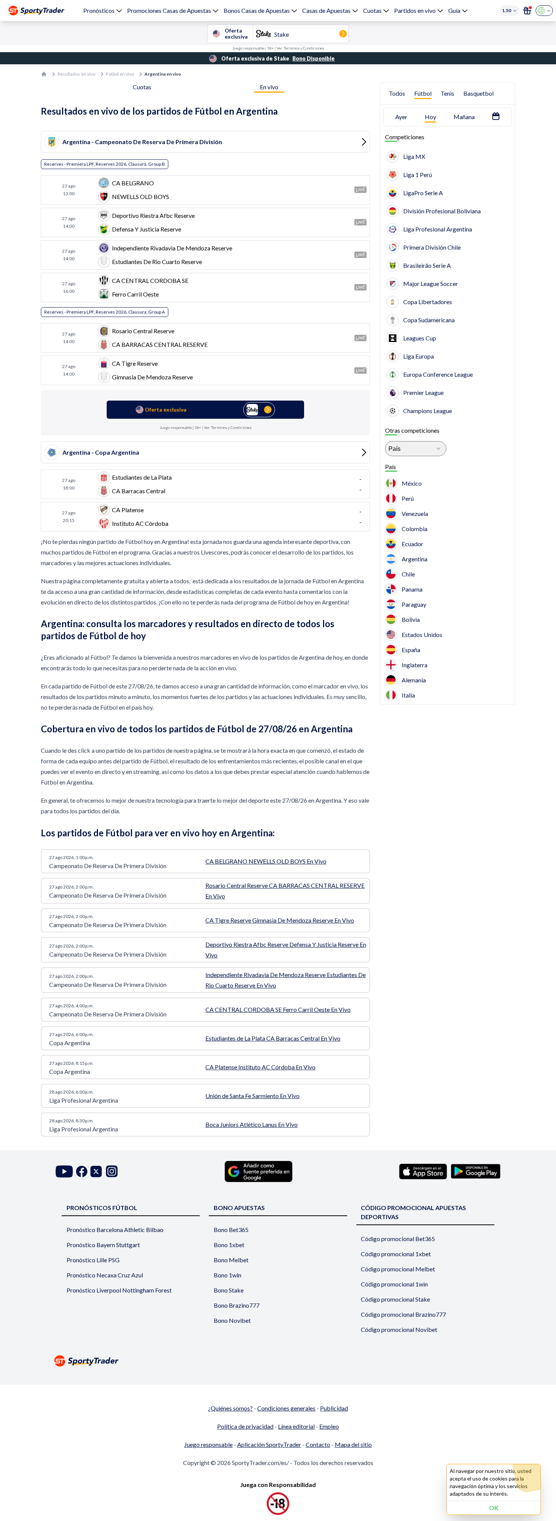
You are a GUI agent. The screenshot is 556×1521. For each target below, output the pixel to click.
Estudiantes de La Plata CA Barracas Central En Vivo (272, 1038)
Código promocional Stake (395, 1299)
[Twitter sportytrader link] (96, 1171)
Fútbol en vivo (120, 74)
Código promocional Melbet (398, 1268)
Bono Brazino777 (236, 1305)
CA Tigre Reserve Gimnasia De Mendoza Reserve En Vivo (279, 920)
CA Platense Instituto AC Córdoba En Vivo (260, 1066)
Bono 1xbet (229, 1244)
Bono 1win (227, 1275)
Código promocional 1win (394, 1284)
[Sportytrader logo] (278, 1361)
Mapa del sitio (353, 1444)
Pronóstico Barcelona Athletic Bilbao (115, 1229)
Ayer (401, 116)
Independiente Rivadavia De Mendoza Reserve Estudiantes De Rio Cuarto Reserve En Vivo (285, 980)
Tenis (447, 93)
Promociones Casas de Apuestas (169, 10)
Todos (397, 93)
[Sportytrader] (36, 11)
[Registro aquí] (527, 10)
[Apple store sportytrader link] (423, 1171)
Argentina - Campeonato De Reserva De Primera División (142, 141)
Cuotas (372, 10)
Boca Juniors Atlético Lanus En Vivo (251, 1124)
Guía (454, 10)
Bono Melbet (231, 1259)
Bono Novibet (232, 1320)
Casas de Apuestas (326, 10)
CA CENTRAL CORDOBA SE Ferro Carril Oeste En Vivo (278, 1009)
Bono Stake (229, 1290)
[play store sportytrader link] (475, 1171)
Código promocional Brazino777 (403, 1314)
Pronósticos (99, 10)
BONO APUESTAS (239, 1207)
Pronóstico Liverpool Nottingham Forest (119, 1290)
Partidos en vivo (415, 10)
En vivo (269, 86)
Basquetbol (478, 93)
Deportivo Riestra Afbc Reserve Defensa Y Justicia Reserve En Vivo (285, 950)
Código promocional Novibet (399, 1329)
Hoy (430, 116)
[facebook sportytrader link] (81, 1171)
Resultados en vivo (76, 74)
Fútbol (423, 93)
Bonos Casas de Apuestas (257, 10)
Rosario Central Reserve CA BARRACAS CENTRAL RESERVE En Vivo (285, 891)
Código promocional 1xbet (396, 1253)
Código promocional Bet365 (398, 1238)
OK (494, 1507)
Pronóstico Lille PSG (93, 1259)
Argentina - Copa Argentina (100, 452)
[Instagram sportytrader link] (112, 1171)
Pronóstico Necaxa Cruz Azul (105, 1275)
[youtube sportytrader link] (64, 1171)
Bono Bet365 (231, 1229)
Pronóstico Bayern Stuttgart (103, 1244)
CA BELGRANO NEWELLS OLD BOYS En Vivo (265, 861)
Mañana (464, 116)
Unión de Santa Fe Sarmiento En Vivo (252, 1095)
